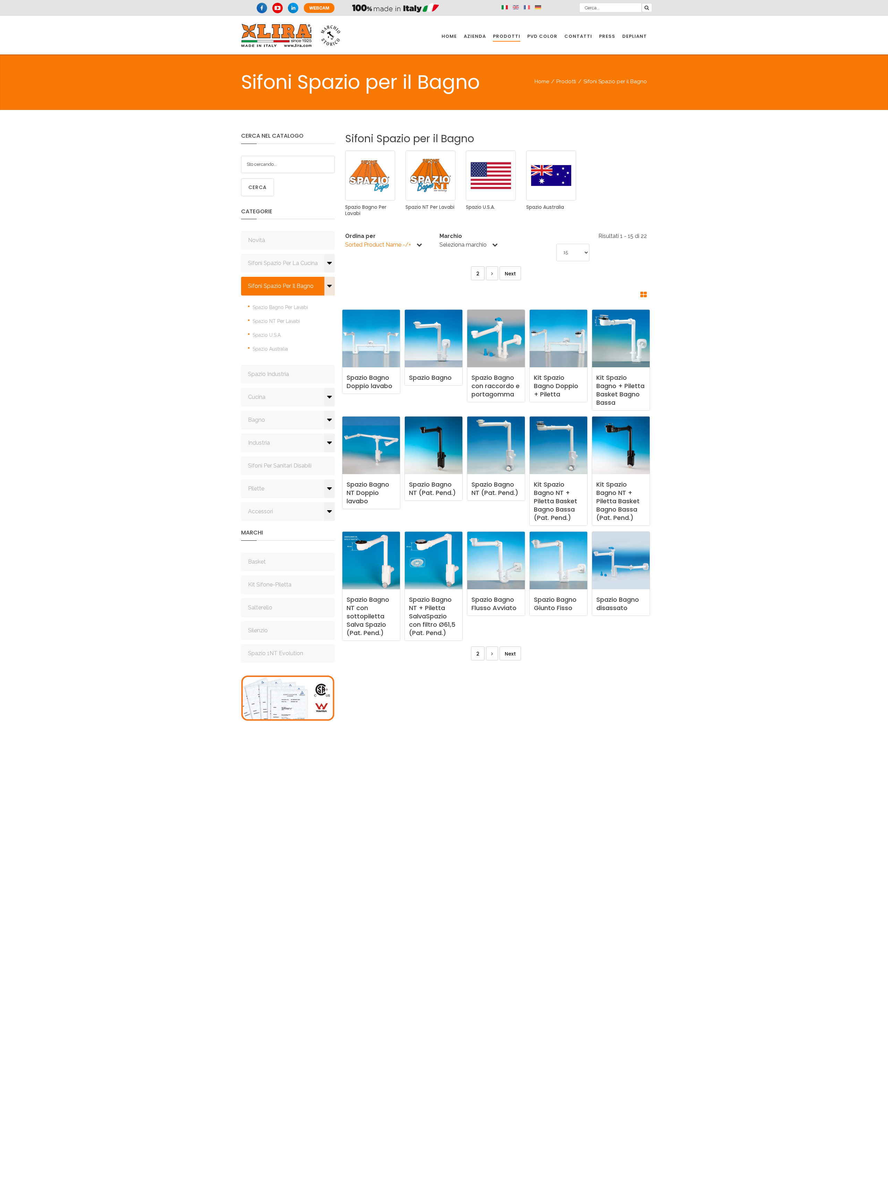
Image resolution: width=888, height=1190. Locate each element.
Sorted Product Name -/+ (378, 244)
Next (510, 273)
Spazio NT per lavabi (276, 321)
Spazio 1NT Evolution (275, 653)
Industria (259, 442)
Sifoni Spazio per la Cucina (283, 263)
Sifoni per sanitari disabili (279, 465)
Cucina (256, 397)
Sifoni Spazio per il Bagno (281, 286)
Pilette (256, 488)
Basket (257, 561)
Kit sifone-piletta (269, 584)
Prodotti (566, 81)
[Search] (647, 7)
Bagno (256, 420)
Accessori (260, 511)
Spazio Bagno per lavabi (280, 307)
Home (542, 81)
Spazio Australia (270, 349)
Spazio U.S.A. (267, 335)
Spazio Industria (268, 374)
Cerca (257, 187)
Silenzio (258, 630)
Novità (256, 240)
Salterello (260, 607)
